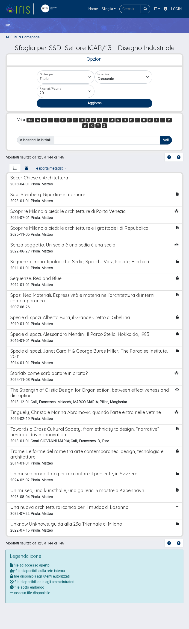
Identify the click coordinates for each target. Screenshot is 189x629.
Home (93, 9)
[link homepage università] (50, 8)
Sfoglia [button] (107, 9)
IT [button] (155, 9)
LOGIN (176, 9)
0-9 (30, 120)
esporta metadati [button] (49, 168)
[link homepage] (20, 8)
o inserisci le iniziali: (35, 140)
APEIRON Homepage (23, 37)
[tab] (15, 168)
